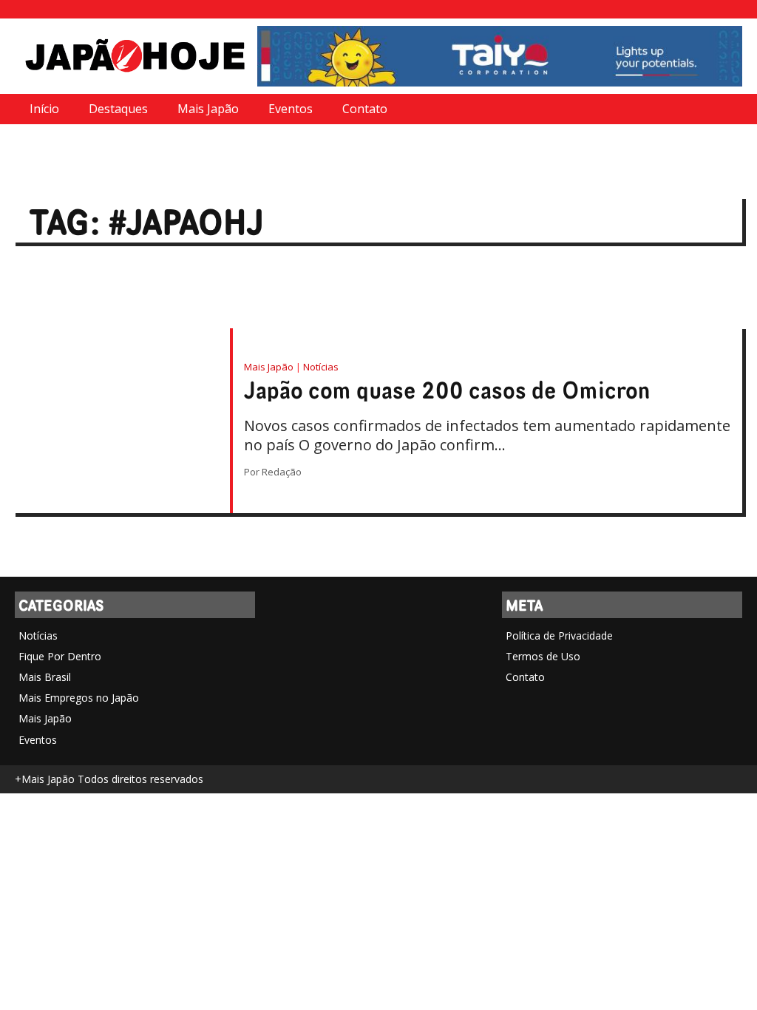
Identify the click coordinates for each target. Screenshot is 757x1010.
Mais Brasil (44, 677)
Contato (364, 109)
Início (44, 109)
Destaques (118, 109)
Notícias (321, 366)
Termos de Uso (543, 656)
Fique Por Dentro (59, 656)
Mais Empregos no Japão (78, 698)
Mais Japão (208, 109)
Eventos (290, 109)
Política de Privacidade (559, 635)
